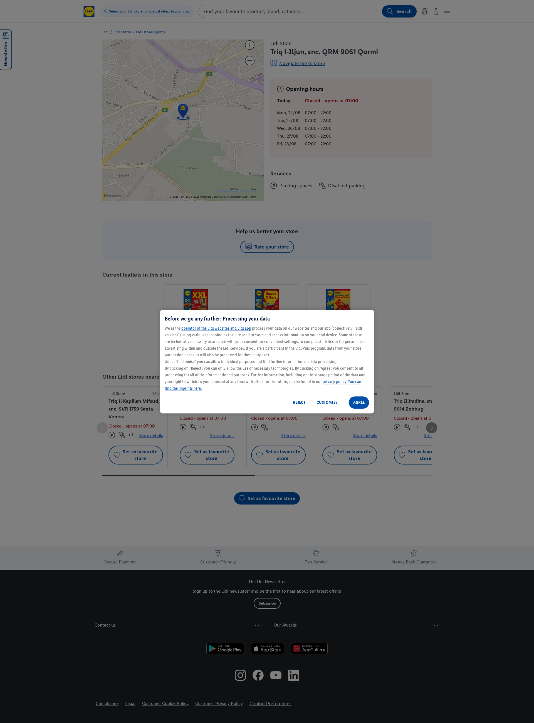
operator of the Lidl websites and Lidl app (216, 328)
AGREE (359, 402)
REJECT (299, 402)
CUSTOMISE (327, 402)
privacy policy (334, 381)
